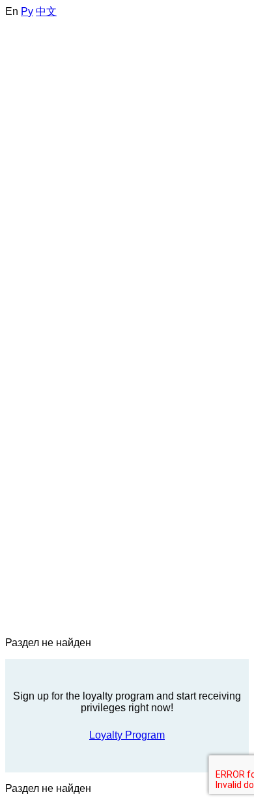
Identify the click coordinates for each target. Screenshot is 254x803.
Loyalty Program (127, 735)
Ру (27, 11)
